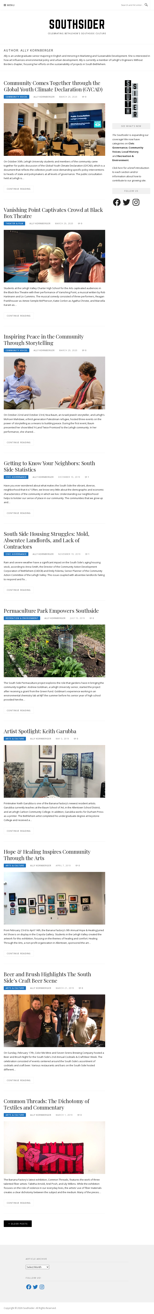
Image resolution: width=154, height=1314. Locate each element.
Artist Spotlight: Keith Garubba (40, 731)
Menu (11, 5)
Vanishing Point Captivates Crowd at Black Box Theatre (53, 213)
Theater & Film (14, 223)
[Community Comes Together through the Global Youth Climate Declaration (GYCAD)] (54, 129)
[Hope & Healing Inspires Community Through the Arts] (54, 898)
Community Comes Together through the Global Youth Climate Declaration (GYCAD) (53, 86)
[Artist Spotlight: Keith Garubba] (54, 771)
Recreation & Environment (22, 618)
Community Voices (16, 96)
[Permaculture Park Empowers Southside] (54, 650)
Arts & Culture (15, 738)
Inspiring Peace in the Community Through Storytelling (44, 339)
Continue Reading (19, 188)
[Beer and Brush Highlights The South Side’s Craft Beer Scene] (54, 1020)
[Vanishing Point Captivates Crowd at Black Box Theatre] (54, 256)
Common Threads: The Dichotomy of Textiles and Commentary (46, 1104)
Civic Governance (16, 477)
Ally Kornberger (44, 96)
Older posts (19, 1223)
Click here (117, 168)
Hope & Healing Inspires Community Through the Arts (47, 854)
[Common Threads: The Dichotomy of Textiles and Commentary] (54, 1147)
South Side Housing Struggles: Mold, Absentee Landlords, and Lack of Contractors (46, 540)
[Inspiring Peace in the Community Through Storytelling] (54, 382)
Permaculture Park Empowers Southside (51, 610)
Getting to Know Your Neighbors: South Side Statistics (49, 466)
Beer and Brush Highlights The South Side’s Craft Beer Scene (47, 977)
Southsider (77, 24)
